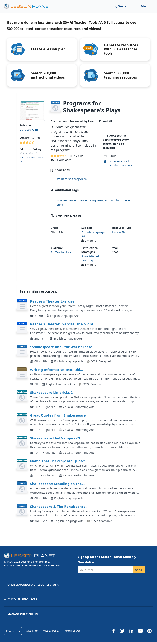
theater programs (90, 200)
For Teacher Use (61, 252)
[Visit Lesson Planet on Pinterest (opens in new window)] (149, 631)
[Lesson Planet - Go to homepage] (30, 6)
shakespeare (66, 200)
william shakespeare (72, 179)
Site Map (32, 630)
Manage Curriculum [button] (22, 614)
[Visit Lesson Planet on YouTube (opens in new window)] (140, 631)
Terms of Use (72, 630)
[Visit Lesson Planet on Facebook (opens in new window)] (113, 631)
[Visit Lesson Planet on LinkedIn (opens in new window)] (131, 631)
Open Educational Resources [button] (33, 584)
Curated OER (29, 129)
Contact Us (13, 631)
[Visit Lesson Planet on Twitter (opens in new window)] (122, 631)
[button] (143, 6)
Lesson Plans (120, 232)
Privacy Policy (50, 630)
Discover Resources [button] (22, 599)
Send (138, 570)
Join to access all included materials (120, 163)
